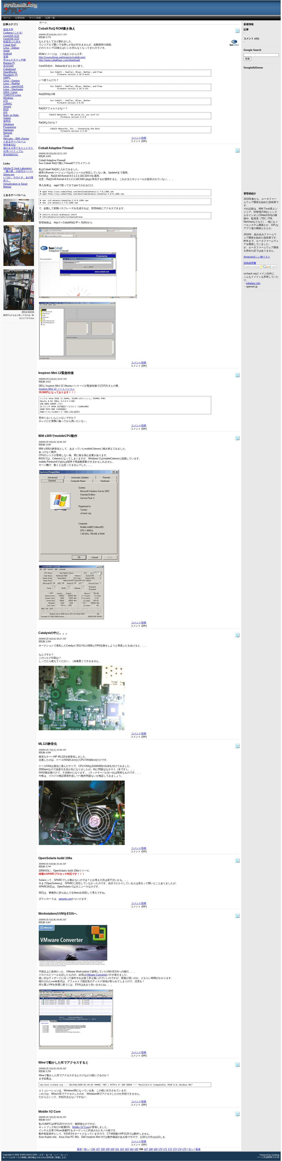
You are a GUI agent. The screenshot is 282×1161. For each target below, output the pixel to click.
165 (136, 1149)
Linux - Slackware (13, 89)
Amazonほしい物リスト (257, 256)
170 (160, 1149)
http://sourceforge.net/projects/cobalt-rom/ (62, 57)
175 (184, 1149)
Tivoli (6, 135)
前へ (86, 1149)
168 (151, 1149)
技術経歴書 (250, 263)
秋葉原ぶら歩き (12, 41)
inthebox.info (253, 283)
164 (131, 1149)
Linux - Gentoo (11, 80)
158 (103, 1149)
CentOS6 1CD (11, 38)
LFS (5, 100)
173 (175, 1149)
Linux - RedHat (11, 83)
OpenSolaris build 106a (55, 858)
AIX (5, 112)
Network (7, 132)
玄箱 (5, 56)
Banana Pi (9, 63)
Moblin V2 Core (49, 1111)
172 (170, 1149)
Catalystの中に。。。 (53, 633)
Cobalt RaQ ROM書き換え (56, 28)
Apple (6, 50)
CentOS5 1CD (11, 36)
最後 (197, 1149)
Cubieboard (9, 69)
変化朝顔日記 (10, 154)
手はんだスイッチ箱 (14, 59)
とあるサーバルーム (14, 141)
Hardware (8, 130)
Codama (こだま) (12, 32)
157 (98, 1149)
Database (8, 124)
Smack (7, 106)
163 (127, 1149)
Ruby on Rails (11, 115)
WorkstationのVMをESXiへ (57, 913)
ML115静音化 (47, 743)
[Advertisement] (261, 128)
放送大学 (8, 29)
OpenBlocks (10, 72)
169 (155, 1149)
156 (93, 1149)
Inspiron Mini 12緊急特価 (56, 373)
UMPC (7, 77)
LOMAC (7, 103)
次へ (190, 1149)
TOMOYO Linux (12, 95)
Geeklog (275, 1155)
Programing (9, 127)
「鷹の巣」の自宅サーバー (18, 171)
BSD (5, 109)
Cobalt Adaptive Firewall (55, 148)
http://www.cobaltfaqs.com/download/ (59, 60)
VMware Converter (96, 974)
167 (146, 1149)
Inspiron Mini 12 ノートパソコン (57, 389)
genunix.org (65, 898)
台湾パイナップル (13, 151)
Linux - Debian (11, 47)
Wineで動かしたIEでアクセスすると (63, 1062)
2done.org (8, 174)
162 (122, 1149)
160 (112, 1149)
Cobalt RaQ (9, 45)
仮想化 (7, 121)
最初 (79, 1149)
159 (108, 1149)
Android (7, 53)
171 (165, 1149)
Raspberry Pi (10, 74)
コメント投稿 (138, 137)
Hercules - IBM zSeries (16, 138)
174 (179, 1149)
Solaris (7, 118)
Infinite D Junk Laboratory (17, 168)
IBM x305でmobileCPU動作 (57, 435)
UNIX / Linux (10, 92)
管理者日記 (9, 144)
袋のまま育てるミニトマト (18, 148)
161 (117, 1149)
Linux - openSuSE (13, 86)
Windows (8, 98)
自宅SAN (8, 65)
